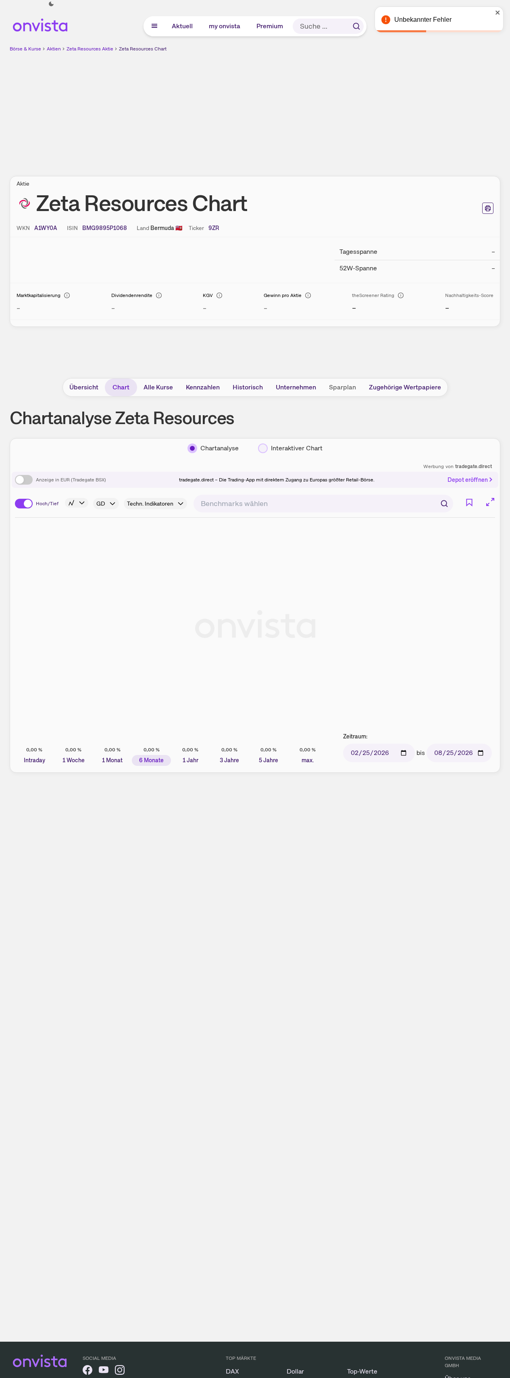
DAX (232, 1371)
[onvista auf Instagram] (120, 1371)
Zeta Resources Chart (143, 49)
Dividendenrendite (131, 295)
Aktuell (182, 26)
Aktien (54, 49)
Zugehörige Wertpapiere (405, 387)
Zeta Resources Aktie (90, 49)
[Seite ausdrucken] (487, 208)
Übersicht (83, 387)
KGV (208, 295)
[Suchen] (356, 26)
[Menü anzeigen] (154, 26)
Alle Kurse (158, 387)
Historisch (248, 387)
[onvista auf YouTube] (103, 1371)
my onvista (225, 26)
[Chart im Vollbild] (490, 502)
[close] (498, 12)
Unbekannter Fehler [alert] (423, 19)
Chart (120, 387)
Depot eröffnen (468, 479)
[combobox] (323, 503)
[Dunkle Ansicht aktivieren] (51, 4)
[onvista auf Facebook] (87, 1371)
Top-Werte (362, 1371)
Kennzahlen (203, 387)
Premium (270, 26)
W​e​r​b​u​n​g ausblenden (325, 109)
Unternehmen (296, 387)
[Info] (66, 295)
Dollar (295, 1371)
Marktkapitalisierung (38, 295)
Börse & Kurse (25, 49)
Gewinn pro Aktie (283, 295)
